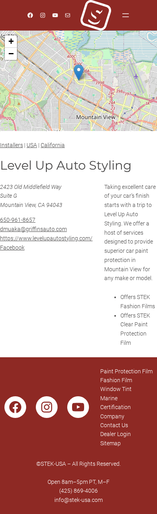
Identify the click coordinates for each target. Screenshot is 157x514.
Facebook (12, 247)
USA (32, 145)
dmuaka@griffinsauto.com (33, 229)
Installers (11, 145)
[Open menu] (125, 15)
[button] (79, 72)
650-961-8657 (17, 220)
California (53, 145)
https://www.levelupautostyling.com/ (46, 238)
